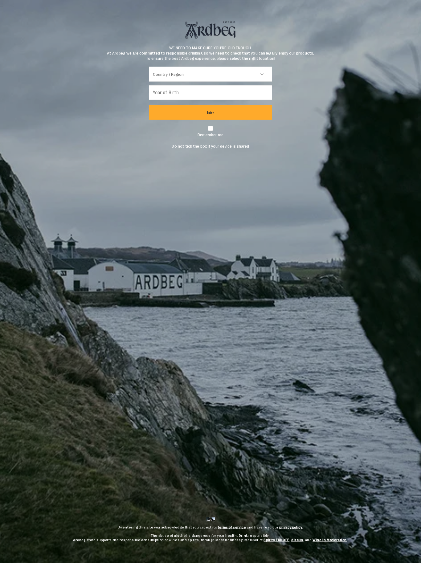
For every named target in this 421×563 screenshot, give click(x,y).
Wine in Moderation (330, 540)
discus (297, 540)
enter (210, 112)
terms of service (232, 527)
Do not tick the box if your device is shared (210, 140)
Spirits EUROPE (276, 540)
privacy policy (290, 527)
